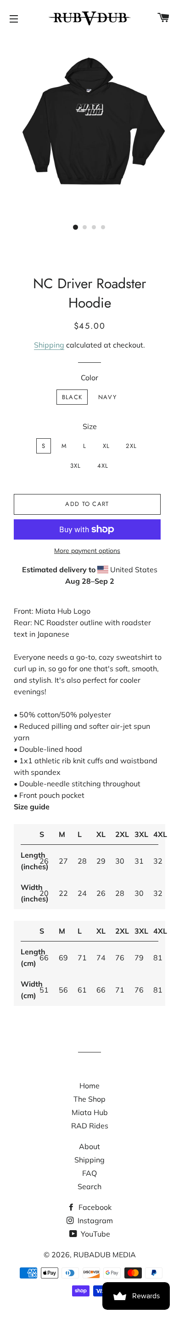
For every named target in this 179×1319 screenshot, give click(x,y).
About (89, 1146)
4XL (103, 465)
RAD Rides (89, 1125)
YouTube (94, 1233)
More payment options (87, 550)
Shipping (49, 344)
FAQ (89, 1173)
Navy (107, 397)
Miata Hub (90, 1112)
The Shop (89, 1099)
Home (89, 1085)
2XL (131, 446)
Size (90, 426)
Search (89, 1186)
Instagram (94, 1220)
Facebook (94, 1207)
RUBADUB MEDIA (104, 1254)
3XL (75, 465)
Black (72, 397)
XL (106, 446)
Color (89, 377)
